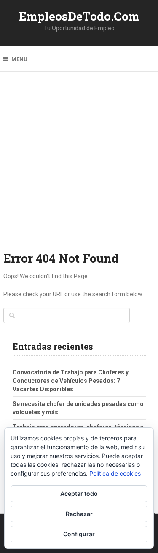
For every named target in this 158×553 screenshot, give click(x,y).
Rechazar (79, 513)
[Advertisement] (79, 167)
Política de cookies (115, 473)
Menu (19, 59)
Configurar (79, 533)
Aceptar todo (79, 493)
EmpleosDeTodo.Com (79, 16)
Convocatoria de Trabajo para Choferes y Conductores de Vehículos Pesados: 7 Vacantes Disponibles (71, 380)
